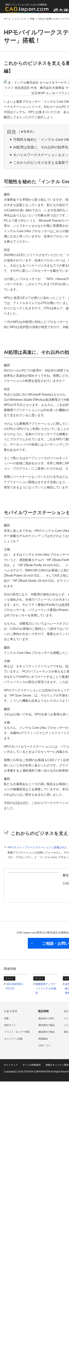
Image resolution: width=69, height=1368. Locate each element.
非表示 (28, 131)
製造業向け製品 (47, 1025)
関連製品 (43, 1038)
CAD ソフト (45, 1045)
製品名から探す (47, 1018)
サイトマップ (11, 1065)
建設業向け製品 (47, 1032)
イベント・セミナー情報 (17, 1032)
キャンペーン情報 (13, 1038)
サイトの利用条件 (31, 1065)
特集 (6, 1018)
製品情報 (43, 1011)
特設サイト (10, 1025)
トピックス (10, 1011)
